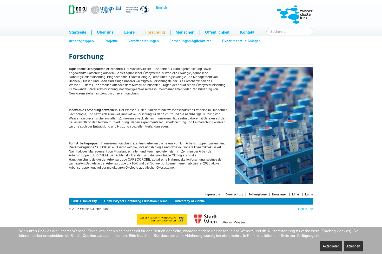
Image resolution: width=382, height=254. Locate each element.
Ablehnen (353, 246)
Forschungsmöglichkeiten (190, 41)
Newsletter (279, 194)
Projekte (111, 41)
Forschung (155, 32)
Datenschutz (234, 194)
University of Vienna (190, 201)
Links (296, 194)
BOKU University (84, 201)
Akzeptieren (331, 246)
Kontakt (247, 32)
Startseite (77, 32)
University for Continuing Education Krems (136, 201)
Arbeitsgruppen (81, 41)
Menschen (185, 32)
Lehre (129, 32)
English (161, 7)
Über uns (105, 32)
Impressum (212, 194)
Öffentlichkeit (217, 32)
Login (309, 194)
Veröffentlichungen (143, 41)
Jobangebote (257, 194)
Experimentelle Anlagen (241, 41)
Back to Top (305, 209)
